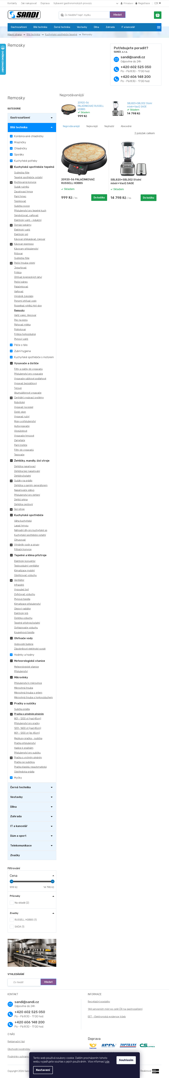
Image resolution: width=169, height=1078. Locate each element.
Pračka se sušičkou (24, 762)
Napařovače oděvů (24, 490)
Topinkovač (20, 201)
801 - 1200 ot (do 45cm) (27, 733)
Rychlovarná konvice (25, 182)
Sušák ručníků (21, 186)
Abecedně (126, 126)
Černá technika (20, 787)
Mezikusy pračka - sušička (28, 738)
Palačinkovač (21, 286)
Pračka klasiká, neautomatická (30, 767)
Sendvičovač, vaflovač (26, 215)
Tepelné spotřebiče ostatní (28, 177)
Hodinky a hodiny (24, 654)
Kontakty (12, 3)
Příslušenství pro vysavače (28, 373)
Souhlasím (126, 1060)
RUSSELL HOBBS (25, 919)
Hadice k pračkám (23, 748)
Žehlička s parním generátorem (31, 485)
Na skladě (21, 902)
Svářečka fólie (21, 172)
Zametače (19, 440)
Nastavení (43, 1070)
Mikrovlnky (21, 677)
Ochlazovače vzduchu (26, 627)
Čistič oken (20, 412)
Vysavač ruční (21, 416)
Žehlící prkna (21, 499)
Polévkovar (20, 329)
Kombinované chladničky (29, 136)
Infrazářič (19, 585)
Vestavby (16, 797)
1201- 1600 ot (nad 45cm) (27, 728)
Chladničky (20, 148)
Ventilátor (19, 580)
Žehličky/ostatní (22, 475)
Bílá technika (18, 127)
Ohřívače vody (23, 638)
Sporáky (19, 154)
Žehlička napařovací (24, 466)
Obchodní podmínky (19, 1049)
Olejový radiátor (22, 608)
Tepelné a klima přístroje (30, 555)
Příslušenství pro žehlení (27, 495)
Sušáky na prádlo (23, 480)
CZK (156, 3)
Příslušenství (21, 671)
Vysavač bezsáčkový (25, 383)
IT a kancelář (18, 826)
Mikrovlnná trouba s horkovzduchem (33, 697)
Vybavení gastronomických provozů (72, 3)
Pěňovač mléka (22, 324)
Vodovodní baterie (23, 644)
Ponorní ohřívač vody (25, 301)
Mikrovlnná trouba (23, 688)
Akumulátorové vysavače (27, 392)
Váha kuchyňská (23, 521)
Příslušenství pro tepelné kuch (30, 210)
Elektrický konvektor (24, 561)
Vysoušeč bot (21, 589)
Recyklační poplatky (99, 1001)
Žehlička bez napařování (27, 471)
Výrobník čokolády (23, 296)
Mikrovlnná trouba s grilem (28, 692)
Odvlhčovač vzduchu (25, 575)
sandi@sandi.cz (133, 57)
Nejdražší (109, 126)
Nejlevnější (92, 126)
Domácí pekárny (22, 225)
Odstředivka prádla (24, 771)
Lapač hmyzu (21, 525)
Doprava (45, 3)
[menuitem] (19, 27)
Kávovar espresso (24, 244)
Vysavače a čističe (26, 363)
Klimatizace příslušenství (27, 604)
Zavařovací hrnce (23, 191)
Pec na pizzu (21, 320)
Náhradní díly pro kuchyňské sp (30, 530)
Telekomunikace (21, 845)
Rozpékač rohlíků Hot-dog (28, 305)
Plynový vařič (21, 339)
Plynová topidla (22, 599)
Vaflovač (18, 291)
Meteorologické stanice (29, 660)
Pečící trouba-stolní (24, 263)
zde (107, 1061)
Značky (15, 855)
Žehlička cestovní (23, 504)
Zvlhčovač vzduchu (24, 594)
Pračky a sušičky (25, 703)
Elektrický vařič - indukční (27, 220)
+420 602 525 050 (136, 67)
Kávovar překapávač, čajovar (29, 239)
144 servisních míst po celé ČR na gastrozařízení (115, 1009)
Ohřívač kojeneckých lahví (28, 277)
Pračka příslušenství (25, 743)
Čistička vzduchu (23, 618)
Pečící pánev (21, 282)
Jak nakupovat (29, 3)
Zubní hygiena (22, 351)
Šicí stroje (19, 509)
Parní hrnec (20, 196)
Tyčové (18, 388)
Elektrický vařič (22, 229)
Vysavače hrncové (24, 435)
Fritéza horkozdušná (25, 334)
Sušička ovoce (22, 206)
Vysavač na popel (23, 407)
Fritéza (17, 272)
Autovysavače (22, 426)
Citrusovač (20, 540)
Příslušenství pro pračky (27, 723)
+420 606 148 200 (136, 77)
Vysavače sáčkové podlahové (30, 378)
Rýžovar (18, 253)
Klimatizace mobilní (24, 570)
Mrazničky (20, 142)
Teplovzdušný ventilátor (26, 565)
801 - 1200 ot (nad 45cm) (27, 718)
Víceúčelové (20, 431)
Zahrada (16, 816)
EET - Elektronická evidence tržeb (107, 1016)
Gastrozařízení (20, 117)
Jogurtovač (20, 267)
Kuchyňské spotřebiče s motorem (34, 357)
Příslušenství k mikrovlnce (28, 683)
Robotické (19, 402)
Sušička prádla (22, 709)
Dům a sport (18, 835)
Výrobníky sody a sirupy (26, 544)
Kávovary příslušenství (26, 248)
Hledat (117, 14)
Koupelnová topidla (24, 632)
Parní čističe (20, 445)
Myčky (18, 777)
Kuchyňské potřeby (25, 160)
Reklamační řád (16, 1041)
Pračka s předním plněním (29, 714)
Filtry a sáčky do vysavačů (28, 369)
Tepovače (19, 454)
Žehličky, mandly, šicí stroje (32, 460)
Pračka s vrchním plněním (28, 757)
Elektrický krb (21, 613)
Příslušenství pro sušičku (27, 752)
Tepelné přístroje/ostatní (27, 623)
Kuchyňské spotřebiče (28, 515)
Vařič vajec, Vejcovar (25, 315)
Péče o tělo (21, 345)
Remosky (19, 310)
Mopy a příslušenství (25, 421)
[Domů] (16, 34)
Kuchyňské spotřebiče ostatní (30, 535)
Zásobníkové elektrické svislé (30, 648)
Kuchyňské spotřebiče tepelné (34, 166)
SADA (19, 926)
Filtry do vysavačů (24, 450)
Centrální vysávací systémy (29, 397)
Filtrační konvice (23, 549)
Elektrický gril (21, 234)
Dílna (13, 806)
